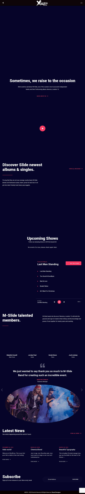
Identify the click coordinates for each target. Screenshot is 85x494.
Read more (5, 459)
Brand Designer (56, 492)
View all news (75, 433)
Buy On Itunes (74, 263)
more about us (41, 96)
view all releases (75, 168)
